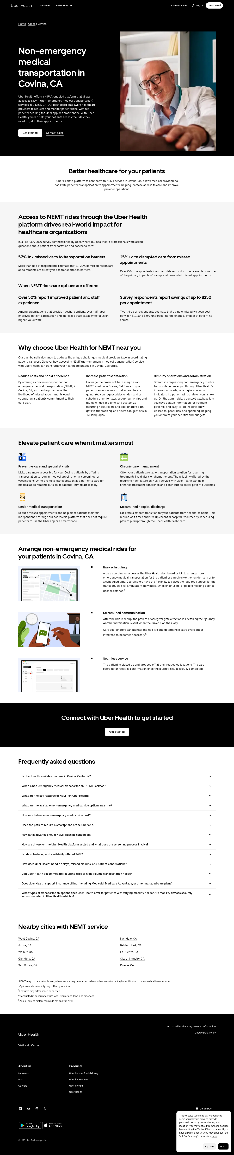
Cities (31, 23)
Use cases (44, 5)
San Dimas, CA (27, 965)
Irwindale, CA (128, 938)
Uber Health (21, 5)
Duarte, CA (127, 965)
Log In (199, 5)
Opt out (209, 1146)
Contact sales (179, 5)
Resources (62, 5)
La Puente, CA (129, 952)
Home (22, 23)
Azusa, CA (24, 945)
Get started (214, 5)
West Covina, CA (28, 938)
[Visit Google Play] (30, 1125)
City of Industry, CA (132, 958)
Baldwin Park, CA (131, 945)
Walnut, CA (25, 952)
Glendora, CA (26, 958)
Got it (223, 1146)
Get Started (117, 731)
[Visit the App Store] (53, 1126)
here (214, 1136)
